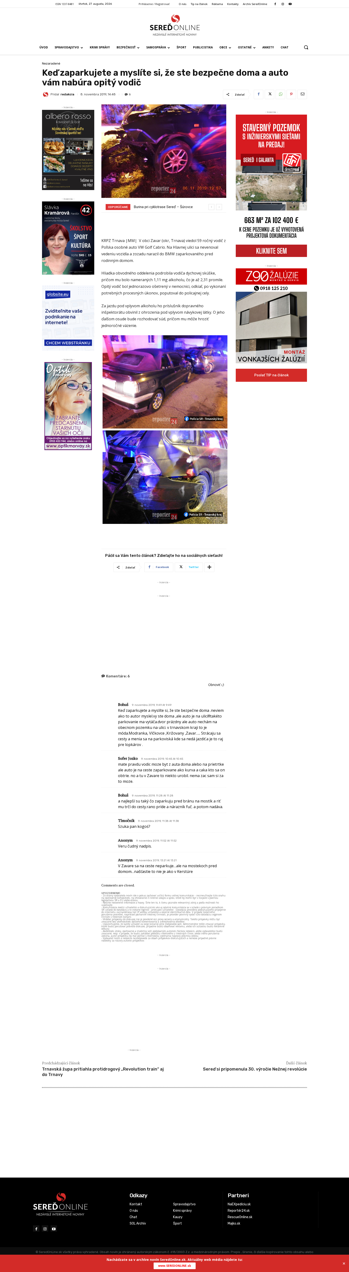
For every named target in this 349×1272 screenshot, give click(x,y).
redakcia (67, 94)
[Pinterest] (291, 94)
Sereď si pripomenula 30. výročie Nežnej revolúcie (255, 1069)
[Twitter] (269, 94)
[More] (209, 567)
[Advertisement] (163, 631)
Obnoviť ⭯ (216, 684)
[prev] (211, 207)
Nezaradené (51, 63)
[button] (306, 47)
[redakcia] (46, 94)
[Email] (302, 94)
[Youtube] (290, 4)
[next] (219, 207)
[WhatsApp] (280, 94)
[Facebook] (275, 4)
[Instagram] (282, 4)
